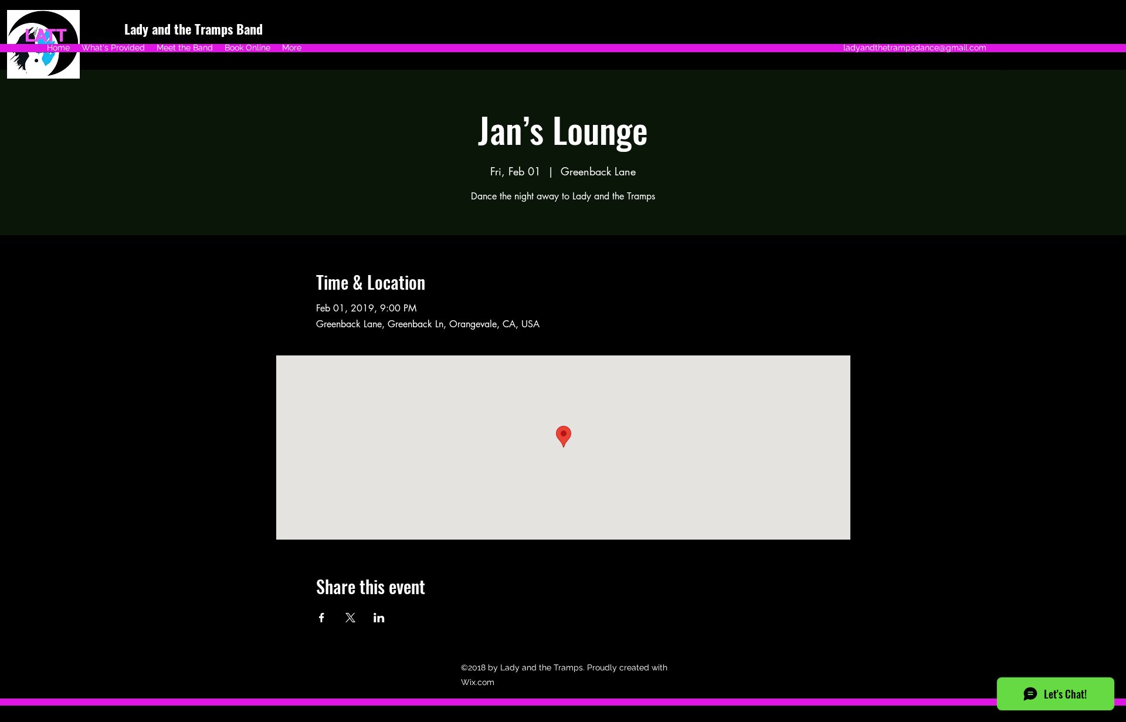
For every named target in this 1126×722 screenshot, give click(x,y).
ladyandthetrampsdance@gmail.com (914, 47)
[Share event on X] (350, 617)
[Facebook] (1004, 66)
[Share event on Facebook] (321, 617)
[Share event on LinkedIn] (379, 617)
